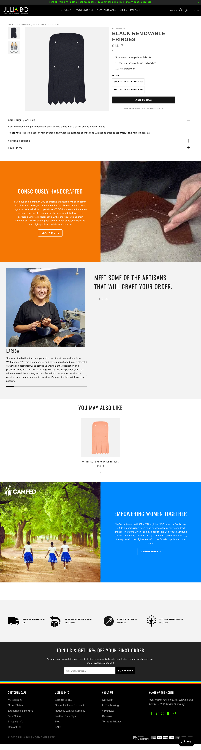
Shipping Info (15, 721)
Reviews (107, 716)
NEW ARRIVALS (107, 10)
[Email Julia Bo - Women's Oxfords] (174, 713)
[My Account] (185, 10)
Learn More (50, 232)
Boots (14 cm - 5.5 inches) (128, 89)
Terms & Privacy (112, 721)
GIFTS (123, 10)
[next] (104, 71)
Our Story (108, 699)
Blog (57, 721)
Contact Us (14, 727)
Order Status (15, 705)
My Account (15, 699)
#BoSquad (108, 710)
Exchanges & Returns (20, 710)
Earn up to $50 (63, 699)
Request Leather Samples (70, 710)
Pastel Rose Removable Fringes (100, 437)
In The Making (110, 705)
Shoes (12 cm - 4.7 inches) (128, 81)
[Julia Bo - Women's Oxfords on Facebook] (151, 713)
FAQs (58, 727)
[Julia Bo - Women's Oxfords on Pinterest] (157, 713)
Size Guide (14, 716)
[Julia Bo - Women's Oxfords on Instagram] (162, 713)
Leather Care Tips (65, 716)
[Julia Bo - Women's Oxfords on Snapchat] (168, 713)
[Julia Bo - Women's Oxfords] (14, 10)
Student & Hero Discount (69, 705)
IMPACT (135, 10)
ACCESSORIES (85, 10)
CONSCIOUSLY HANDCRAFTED (50, 191)
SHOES (65, 10)
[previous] (29, 71)
